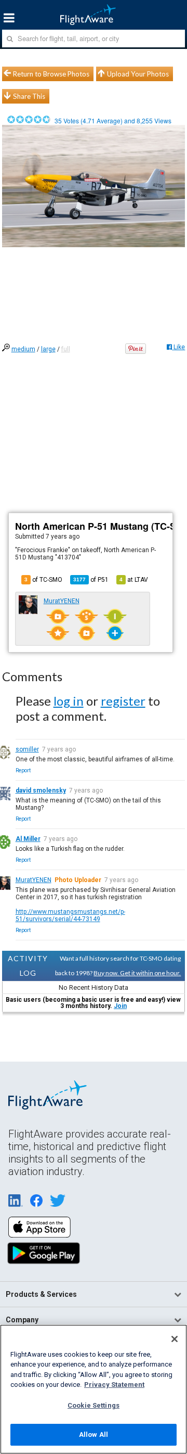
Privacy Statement (114, 1384)
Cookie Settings (93, 1405)
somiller (27, 749)
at (133, 579)
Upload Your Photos (138, 74)
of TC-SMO (43, 579)
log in (69, 700)
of (91, 579)
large (48, 349)
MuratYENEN (61, 601)
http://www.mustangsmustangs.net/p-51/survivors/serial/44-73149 (70, 915)
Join (120, 1006)
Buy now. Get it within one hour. (137, 973)
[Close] (174, 1339)
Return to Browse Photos (51, 74)
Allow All (93, 1434)
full (65, 349)
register (123, 700)
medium (23, 349)
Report (23, 770)
